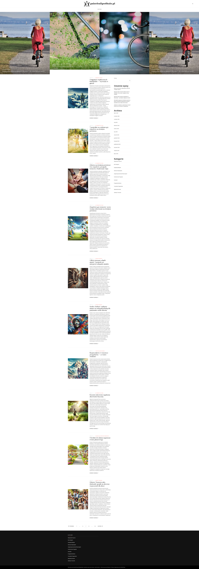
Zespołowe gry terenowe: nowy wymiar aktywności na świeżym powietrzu (100, 209)
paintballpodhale (80, 567)
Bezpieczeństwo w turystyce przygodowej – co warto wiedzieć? (99, 354)
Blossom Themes (110, 567)
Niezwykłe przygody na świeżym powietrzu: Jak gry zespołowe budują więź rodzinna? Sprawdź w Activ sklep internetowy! (122, 101)
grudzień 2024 (117, 138)
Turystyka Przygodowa (118, 186)
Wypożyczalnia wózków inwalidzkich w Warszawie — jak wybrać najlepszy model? (73, 71)
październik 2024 (117, 144)
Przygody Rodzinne (117, 183)
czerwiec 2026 (116, 116)
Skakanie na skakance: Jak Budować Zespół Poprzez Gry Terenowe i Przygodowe (122, 105)
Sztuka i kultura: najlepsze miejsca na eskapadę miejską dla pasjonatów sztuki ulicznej (100, 308)
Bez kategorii (116, 164)
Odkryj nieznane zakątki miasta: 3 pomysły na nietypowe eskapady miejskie (99, 262)
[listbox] (99, 43)
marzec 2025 (116, 128)
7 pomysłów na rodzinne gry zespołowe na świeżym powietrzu (99, 129)
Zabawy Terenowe (98, 480)
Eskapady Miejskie (98, 258)
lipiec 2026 (116, 113)
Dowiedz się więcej (93, 118)
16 (95, 526)
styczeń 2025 (116, 134)
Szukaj (115, 78)
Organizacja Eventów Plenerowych (120, 173)
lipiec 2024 (116, 153)
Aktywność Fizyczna (56, 69)
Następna (99, 526)
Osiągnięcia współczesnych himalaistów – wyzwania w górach (99, 81)
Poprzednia (72, 526)
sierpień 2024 (116, 150)
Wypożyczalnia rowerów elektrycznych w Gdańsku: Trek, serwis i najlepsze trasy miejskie (121, 93)
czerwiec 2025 (116, 119)
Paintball (115, 180)
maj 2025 (115, 122)
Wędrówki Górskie (98, 77)
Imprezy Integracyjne (118, 170)
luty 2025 (116, 131)
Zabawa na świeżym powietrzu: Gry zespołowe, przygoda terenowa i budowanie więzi (100, 167)
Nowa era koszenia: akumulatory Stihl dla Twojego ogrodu (117, 66)
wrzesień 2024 (117, 147)
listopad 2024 (116, 141)
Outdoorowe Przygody (118, 176)
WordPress (123, 567)
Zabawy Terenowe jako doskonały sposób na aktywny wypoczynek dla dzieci (100, 484)
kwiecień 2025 (116, 125)
